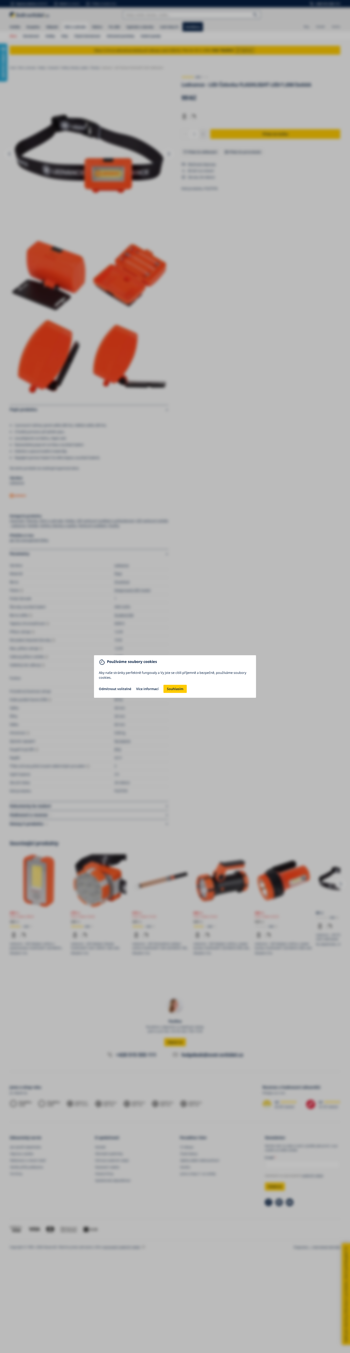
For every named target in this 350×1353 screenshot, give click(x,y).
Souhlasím (175, 689)
